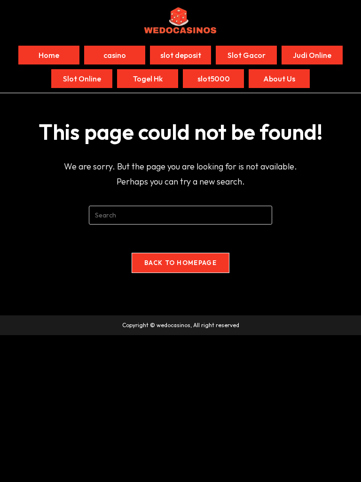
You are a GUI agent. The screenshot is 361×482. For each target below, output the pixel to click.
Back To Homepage (180, 262)
